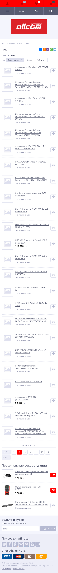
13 (42, 452)
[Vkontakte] (21, 544)
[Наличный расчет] (29, 556)
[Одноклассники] (44, 49)
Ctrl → (6, 457)
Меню (21, 11)
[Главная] (2, 43)
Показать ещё (29, 445)
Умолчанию (13, 60)
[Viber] (47, 49)
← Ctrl (6, 452)
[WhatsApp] (51, 49)
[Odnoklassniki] (15, 544)
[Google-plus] (37, 544)
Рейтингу (41, 60)
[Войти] (7, 3)
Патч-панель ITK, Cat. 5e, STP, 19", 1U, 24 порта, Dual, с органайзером (31, 503)
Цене (29, 60)
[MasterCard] (18, 556)
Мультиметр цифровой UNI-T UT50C (29, 488)
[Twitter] (26, 544)
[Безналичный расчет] (41, 556)
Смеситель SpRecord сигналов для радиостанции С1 (31, 472)
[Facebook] (9, 544)
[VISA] (7, 556)
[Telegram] (54, 49)
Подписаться (48, 528)
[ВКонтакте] (40, 49)
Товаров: (6, 55)
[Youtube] (32, 544)
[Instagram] (4, 544)
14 (48, 452)
